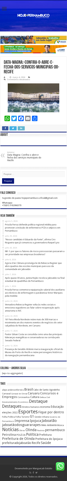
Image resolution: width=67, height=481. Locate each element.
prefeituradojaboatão (16, 443)
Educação (57, 406)
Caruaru (34, 393)
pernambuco (55, 430)
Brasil (28, 389)
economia (45, 406)
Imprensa (22, 421)
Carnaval (6, 393)
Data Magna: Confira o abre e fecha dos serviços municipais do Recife (24, 156)
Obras (22, 430)
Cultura (34, 397)
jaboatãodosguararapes (21, 425)
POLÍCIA (21, 434)
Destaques (11, 406)
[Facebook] (33, 473)
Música (60, 425)
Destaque (38, 401)
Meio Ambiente (49, 425)
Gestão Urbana (42, 417)
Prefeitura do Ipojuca (49, 439)
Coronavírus (24, 397)
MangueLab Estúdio (42, 468)
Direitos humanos (31, 407)
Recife (36, 443)
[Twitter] (36, 473)
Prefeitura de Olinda (18, 439)
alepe (4, 390)
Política (32, 434)
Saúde (46, 443)
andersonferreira (16, 390)
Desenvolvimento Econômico (15, 402)
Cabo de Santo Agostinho (46, 389)
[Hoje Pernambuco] (33, 16)
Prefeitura (45, 434)
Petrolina (9, 434)
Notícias (10, 429)
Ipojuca (35, 421)
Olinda (31, 430)
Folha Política (8, 417)
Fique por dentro (51, 412)
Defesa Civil (45, 397)
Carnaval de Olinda (19, 394)
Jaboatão (49, 420)
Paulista (40, 430)
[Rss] (30, 473)
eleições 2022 (10, 412)
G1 (32, 416)
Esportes (28, 412)
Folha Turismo (22, 417)
